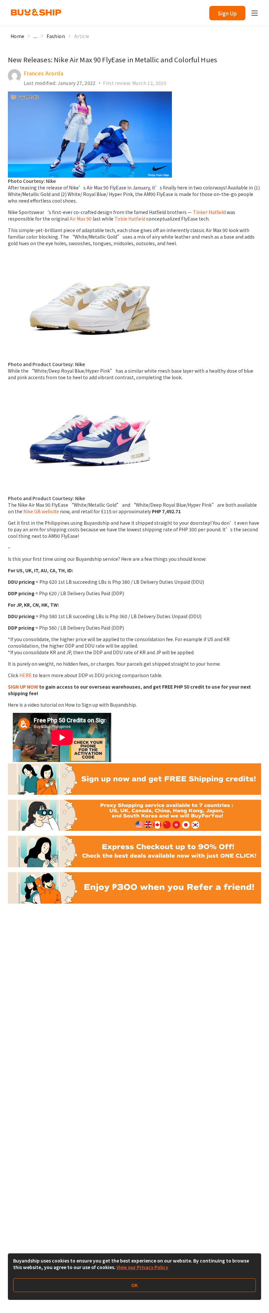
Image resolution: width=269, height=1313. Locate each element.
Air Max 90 (81, 218)
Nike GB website (41, 511)
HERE (25, 675)
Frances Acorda (43, 73)
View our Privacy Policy (142, 1267)
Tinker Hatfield (209, 212)
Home (17, 36)
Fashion (56, 36)
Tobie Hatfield (129, 218)
